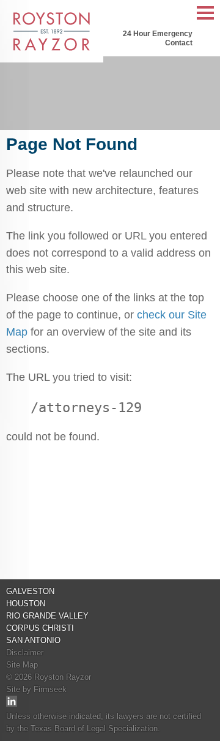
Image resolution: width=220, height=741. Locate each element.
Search (180, 13)
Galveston (30, 591)
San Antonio (33, 640)
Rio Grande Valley (47, 615)
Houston (25, 603)
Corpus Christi (40, 628)
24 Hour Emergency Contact (158, 38)
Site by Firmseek (36, 689)
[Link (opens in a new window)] (11, 704)
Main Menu (205, 19)
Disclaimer (24, 652)
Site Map (22, 664)
